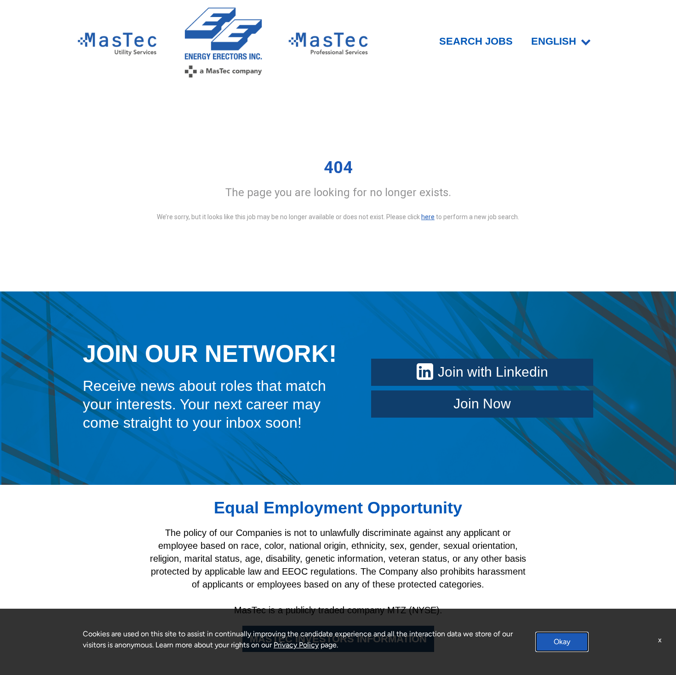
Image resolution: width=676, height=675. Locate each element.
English (553, 41)
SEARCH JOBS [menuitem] (476, 41)
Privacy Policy (296, 644)
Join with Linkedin (493, 371)
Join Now (482, 403)
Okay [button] (562, 641)
